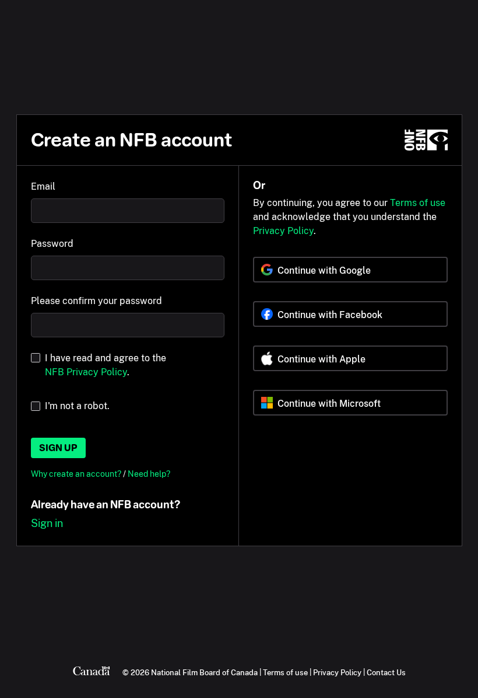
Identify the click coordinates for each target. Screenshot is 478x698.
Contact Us (386, 672)
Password (52, 243)
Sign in (47, 523)
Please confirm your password (96, 300)
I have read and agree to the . (105, 365)
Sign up (58, 447)
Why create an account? (77, 474)
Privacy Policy (283, 230)
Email (43, 186)
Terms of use (417, 202)
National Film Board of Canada (204, 672)
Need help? (149, 474)
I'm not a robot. (77, 405)
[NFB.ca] (426, 140)
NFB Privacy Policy (86, 372)
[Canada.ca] (91, 672)
